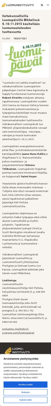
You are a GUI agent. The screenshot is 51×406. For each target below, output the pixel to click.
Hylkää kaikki (25, 400)
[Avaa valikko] (48, 5)
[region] (25, 380)
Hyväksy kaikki (25, 384)
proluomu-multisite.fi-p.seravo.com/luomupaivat (18, 331)
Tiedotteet (20, 39)
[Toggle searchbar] (42, 5)
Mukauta (25, 392)
